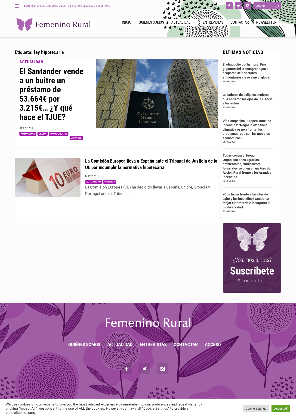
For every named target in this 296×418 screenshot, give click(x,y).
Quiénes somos (151, 22)
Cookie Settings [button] (256, 408)
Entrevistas (213, 22)
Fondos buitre (58, 133)
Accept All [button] (280, 408)
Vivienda (76, 138)
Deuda (42, 133)
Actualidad (181, 22)
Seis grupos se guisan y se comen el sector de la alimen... (75, 5)
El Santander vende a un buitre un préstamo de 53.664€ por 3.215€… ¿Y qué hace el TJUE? (51, 94)
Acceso (213, 344)
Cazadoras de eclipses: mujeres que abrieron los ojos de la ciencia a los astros (248, 99)
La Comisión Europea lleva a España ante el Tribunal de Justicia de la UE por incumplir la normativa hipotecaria (151, 164)
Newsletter (266, 22)
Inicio (126, 22)
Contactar (240, 22)
